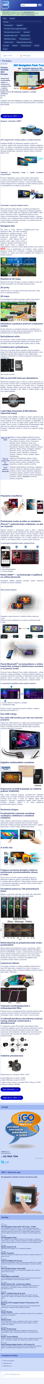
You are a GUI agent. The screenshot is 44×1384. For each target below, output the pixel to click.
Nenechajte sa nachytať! (10, 1276)
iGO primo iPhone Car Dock (12, 32)
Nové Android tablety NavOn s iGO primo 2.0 (17, 1344)
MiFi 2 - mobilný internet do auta (13, 1293)
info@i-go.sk (7, 1153)
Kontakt (37, 45)
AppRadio (19, 25)
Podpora (14, 45)
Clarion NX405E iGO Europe (11, 1261)
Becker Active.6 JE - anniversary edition (16, 1284)
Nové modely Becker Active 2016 (13, 1268)
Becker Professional (8, 1329)
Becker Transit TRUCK (9, 1337)
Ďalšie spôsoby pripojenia (8, 589)
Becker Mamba (6, 1312)
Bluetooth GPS (25, 35)
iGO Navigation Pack (9, 1237)
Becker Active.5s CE (8, 1247)
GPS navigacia (30, 14)
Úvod (4, 18)
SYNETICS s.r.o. (7, 1366)
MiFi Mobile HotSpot (10, 39)
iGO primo (26, 32)
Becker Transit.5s (7, 1253)
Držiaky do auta (8, 42)
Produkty (5, 22)
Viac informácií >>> (10, 1089)
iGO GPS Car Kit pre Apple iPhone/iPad (15, 28)
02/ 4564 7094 (10, 1156)
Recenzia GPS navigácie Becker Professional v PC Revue (20, 1303)
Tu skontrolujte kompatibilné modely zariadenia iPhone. (18, 543)
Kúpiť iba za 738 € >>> (12, 116)
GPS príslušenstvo (24, 39)
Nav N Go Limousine (8, 1360)
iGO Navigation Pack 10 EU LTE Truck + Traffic (18, 1227)
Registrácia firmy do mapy (24, 42)
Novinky (12, 18)
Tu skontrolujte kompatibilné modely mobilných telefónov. (18, 683)
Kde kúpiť (6, 45)
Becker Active (6, 1320)
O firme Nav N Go (26, 45)
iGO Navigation (8, 25)
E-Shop (5, 49)
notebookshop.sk (29, 12)
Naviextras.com (7, 1363)
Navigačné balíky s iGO (10, 35)
